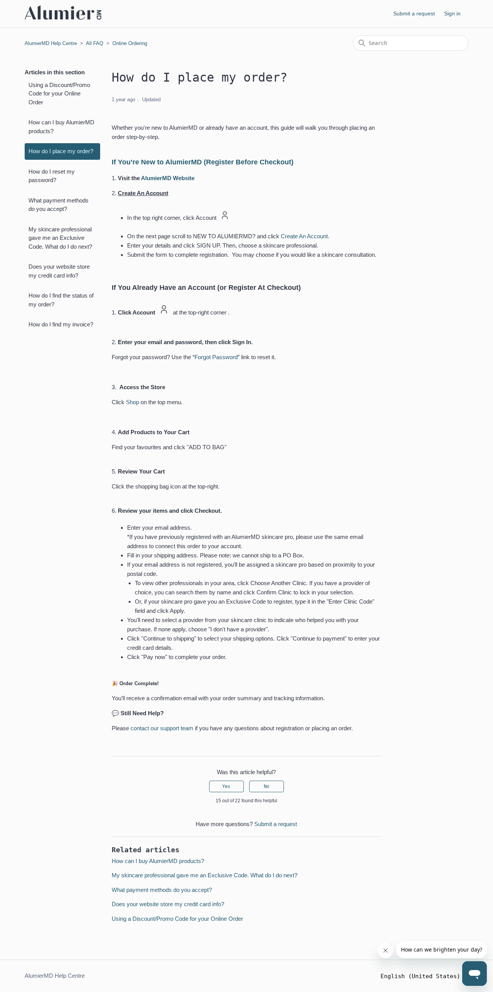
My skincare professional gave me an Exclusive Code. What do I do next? (60, 238)
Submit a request (414, 13)
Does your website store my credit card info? (59, 271)
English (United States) (422, 976)
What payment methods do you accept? (59, 204)
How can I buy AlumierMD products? (61, 126)
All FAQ (94, 43)
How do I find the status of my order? (61, 300)
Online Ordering (129, 43)
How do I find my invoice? (61, 324)
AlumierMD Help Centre (51, 43)
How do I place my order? (61, 151)
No (266, 786)
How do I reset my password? (52, 176)
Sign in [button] (452, 13)
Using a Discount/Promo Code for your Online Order (59, 93)
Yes (226, 786)
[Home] (63, 17)
